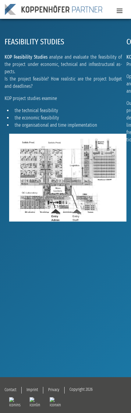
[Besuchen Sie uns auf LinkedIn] (35, 402)
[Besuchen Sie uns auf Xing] (55, 402)
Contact (10, 389)
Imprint (32, 389)
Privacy (53, 389)
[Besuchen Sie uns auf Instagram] (14, 402)
